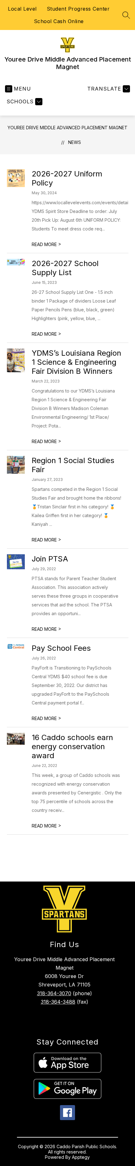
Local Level (22, 9)
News (74, 142)
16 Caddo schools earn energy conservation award (72, 746)
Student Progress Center (78, 9)
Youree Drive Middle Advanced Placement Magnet (67, 127)
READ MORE (46, 244)
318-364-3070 (54, 993)
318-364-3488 (58, 1002)
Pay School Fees (61, 648)
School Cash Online (59, 21)
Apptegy (81, 1157)
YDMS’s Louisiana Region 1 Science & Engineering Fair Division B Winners (76, 362)
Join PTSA (50, 558)
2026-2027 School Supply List (65, 268)
